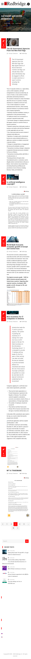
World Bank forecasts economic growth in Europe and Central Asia (17, 247)
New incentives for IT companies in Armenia (15, 318)
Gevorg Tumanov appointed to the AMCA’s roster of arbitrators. (18, 575)
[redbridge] (15, 4)
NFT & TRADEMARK (14, 471)
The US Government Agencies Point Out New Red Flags (18, 50)
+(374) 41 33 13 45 (6, 604)
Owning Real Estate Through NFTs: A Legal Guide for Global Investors (18, 553)
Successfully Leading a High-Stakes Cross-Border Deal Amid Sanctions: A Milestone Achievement (14, 561)
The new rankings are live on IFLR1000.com (15, 582)
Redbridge (24, 53)
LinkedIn (10, 643)
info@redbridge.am (7, 602)
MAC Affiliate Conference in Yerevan (17, 568)
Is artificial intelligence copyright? (16, 183)
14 (13, 528)
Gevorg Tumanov (13, 53)
